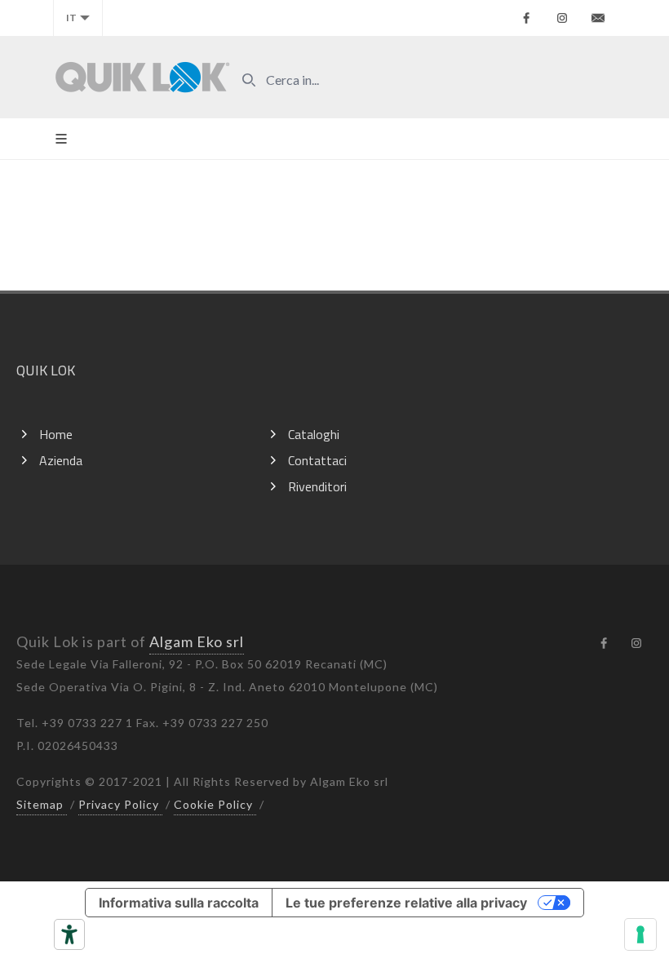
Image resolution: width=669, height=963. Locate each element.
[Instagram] (562, 18)
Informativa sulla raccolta (179, 902)
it (71, 17)
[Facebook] (526, 18)
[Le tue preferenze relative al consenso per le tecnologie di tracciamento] (640, 934)
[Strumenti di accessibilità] (69, 934)
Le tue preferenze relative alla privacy (406, 902)
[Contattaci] (598, 18)
